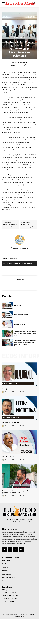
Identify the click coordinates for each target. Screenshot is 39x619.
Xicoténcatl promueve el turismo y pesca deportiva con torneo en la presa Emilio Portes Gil (25, 343)
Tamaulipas (19, 38)
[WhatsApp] (27, 284)
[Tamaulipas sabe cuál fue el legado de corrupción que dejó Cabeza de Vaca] (7, 333)
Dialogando (17, 305)
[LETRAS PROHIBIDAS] (7, 314)
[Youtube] (21, 549)
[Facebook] (12, 284)
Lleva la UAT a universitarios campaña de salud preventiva (28, 226)
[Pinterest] (22, 284)
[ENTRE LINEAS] (7, 324)
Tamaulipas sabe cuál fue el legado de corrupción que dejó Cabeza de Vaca (25, 333)
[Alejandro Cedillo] (20, 240)
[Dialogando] (7, 305)
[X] (17, 284)
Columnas (5, 592)
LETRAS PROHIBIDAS (22, 315)
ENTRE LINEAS (19, 324)
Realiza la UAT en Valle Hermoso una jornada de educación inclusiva (10, 226)
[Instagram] (10, 549)
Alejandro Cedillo (21, 62)
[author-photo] (3, 392)
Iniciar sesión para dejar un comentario (19, 263)
